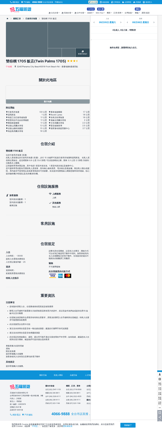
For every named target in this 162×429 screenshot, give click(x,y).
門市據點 (25, 2)
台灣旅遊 (129, 13)
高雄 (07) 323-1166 (52, 403)
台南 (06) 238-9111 (52, 400)
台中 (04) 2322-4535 (73, 396)
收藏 (10, 66)
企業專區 (126, 2)
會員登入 (147, 2)
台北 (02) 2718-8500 (73, 389)
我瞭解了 (128, 425)
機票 (109, 13)
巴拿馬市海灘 (31, 18)
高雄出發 (67, 12)
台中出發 (80, 12)
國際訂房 (17, 18)
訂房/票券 (118, 13)
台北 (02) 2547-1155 (53, 389)
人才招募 (88, 375)
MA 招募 (93, 2)
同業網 (137, 2)
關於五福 (43, 375)
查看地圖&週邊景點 (70, 66)
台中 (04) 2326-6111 (53, 396)
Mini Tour (100, 12)
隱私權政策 (67, 426)
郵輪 (137, 12)
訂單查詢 (115, 2)
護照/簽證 (146, 13)
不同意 (35, 426)
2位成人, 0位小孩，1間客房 (124, 30)
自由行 (90, 12)
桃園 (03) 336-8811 (52, 393)
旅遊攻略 (104, 2)
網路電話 (14, 2)
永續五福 (73, 375)
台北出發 (54, 12)
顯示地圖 (48, 101)
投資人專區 (58, 375)
